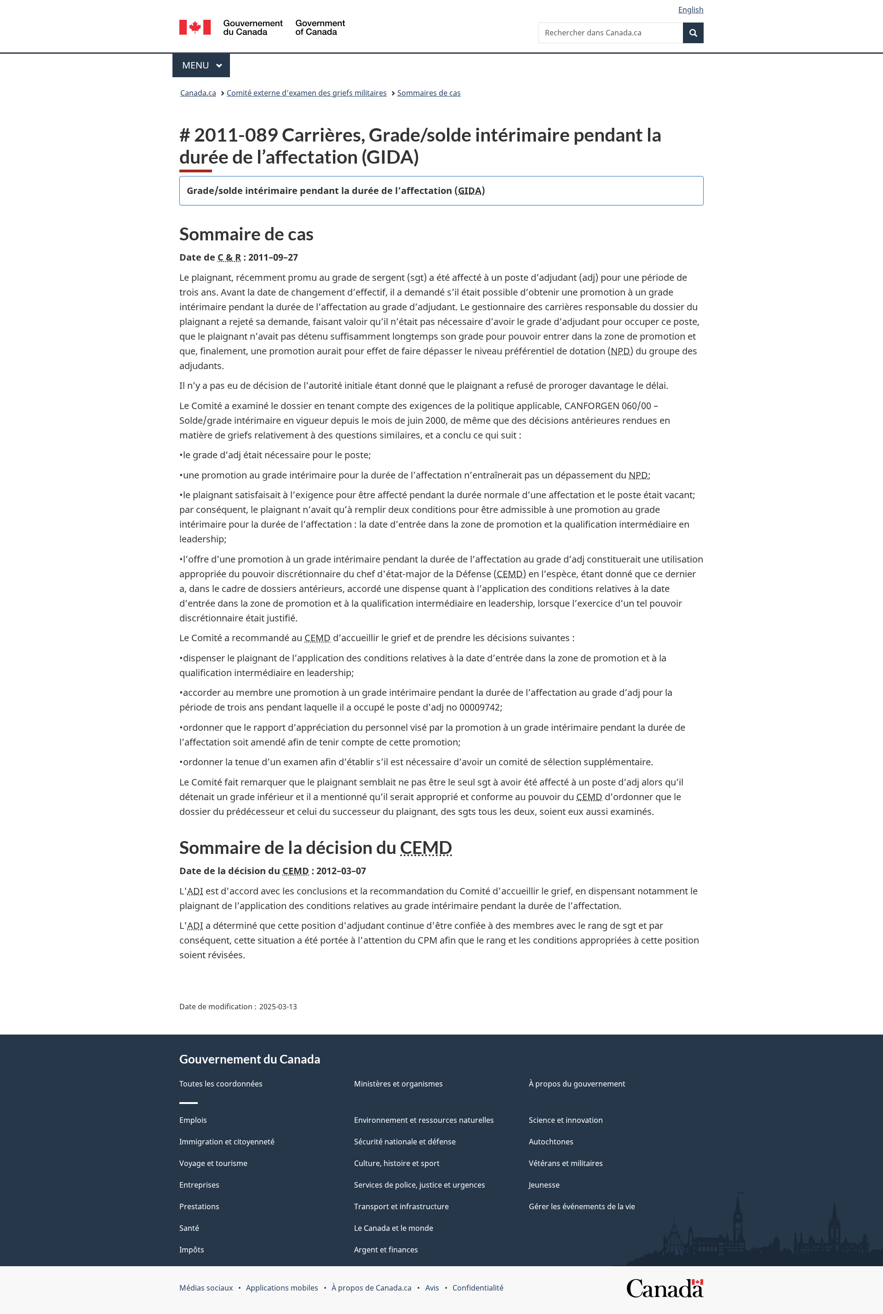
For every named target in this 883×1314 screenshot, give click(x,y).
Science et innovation (566, 1120)
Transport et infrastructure (401, 1206)
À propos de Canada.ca (372, 1288)
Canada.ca (198, 93)
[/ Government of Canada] (262, 29)
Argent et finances (386, 1250)
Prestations (199, 1206)
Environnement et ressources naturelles (424, 1120)
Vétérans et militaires (566, 1163)
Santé (189, 1228)
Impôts (191, 1250)
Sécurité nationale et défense (405, 1142)
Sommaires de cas (429, 93)
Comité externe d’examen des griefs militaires (307, 93)
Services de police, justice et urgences (419, 1185)
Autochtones (551, 1142)
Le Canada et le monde (393, 1228)
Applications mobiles (282, 1288)
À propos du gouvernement (577, 1084)
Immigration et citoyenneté (227, 1142)
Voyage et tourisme (213, 1163)
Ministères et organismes (398, 1084)
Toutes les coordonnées (221, 1084)
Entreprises (199, 1185)
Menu (206, 65)
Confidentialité (478, 1288)
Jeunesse (544, 1185)
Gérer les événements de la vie (582, 1206)
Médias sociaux (206, 1288)
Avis (432, 1288)
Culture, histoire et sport (397, 1163)
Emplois (193, 1120)
